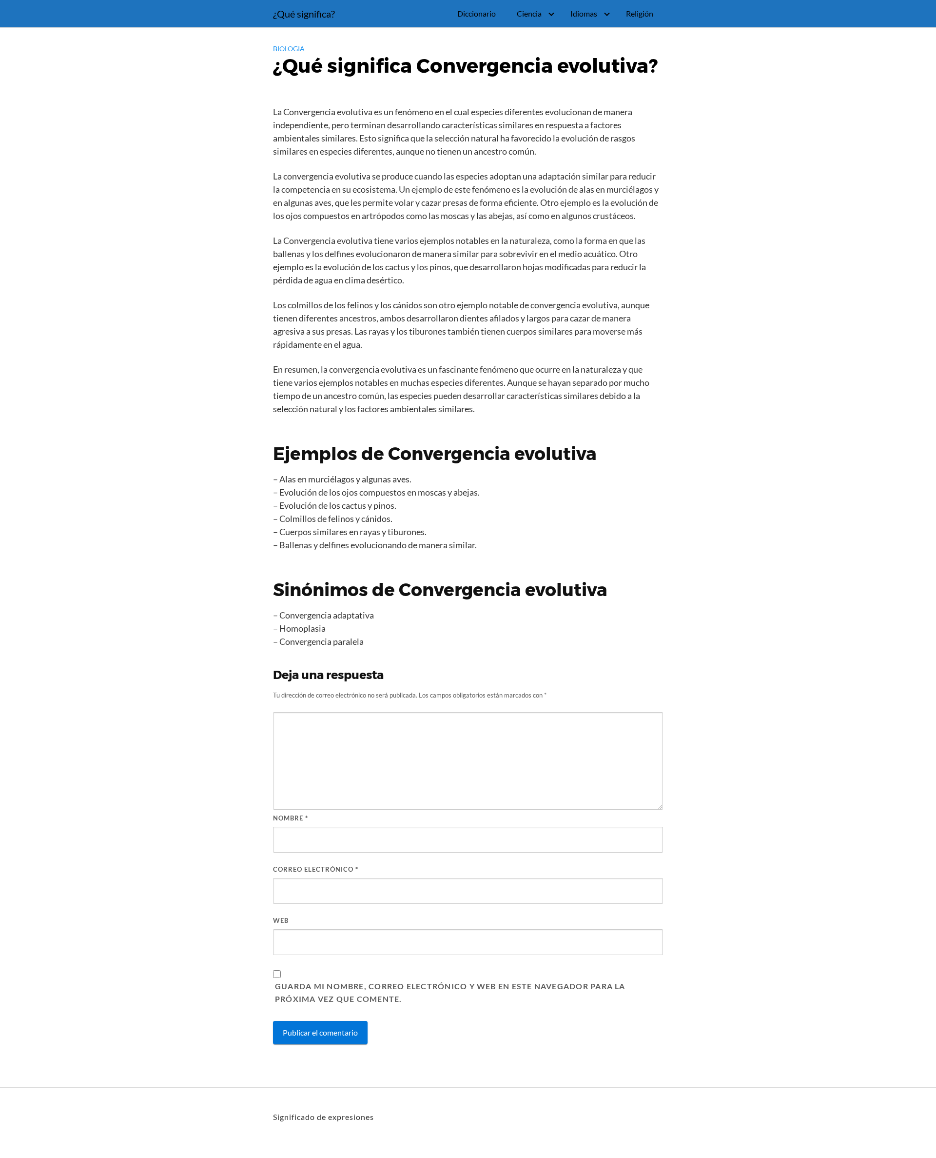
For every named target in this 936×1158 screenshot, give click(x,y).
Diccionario (476, 13)
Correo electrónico (315, 869)
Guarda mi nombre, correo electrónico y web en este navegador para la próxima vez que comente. (450, 992)
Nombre (290, 818)
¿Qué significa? (304, 14)
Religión (639, 13)
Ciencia (529, 13)
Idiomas (583, 13)
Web (281, 920)
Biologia (289, 48)
